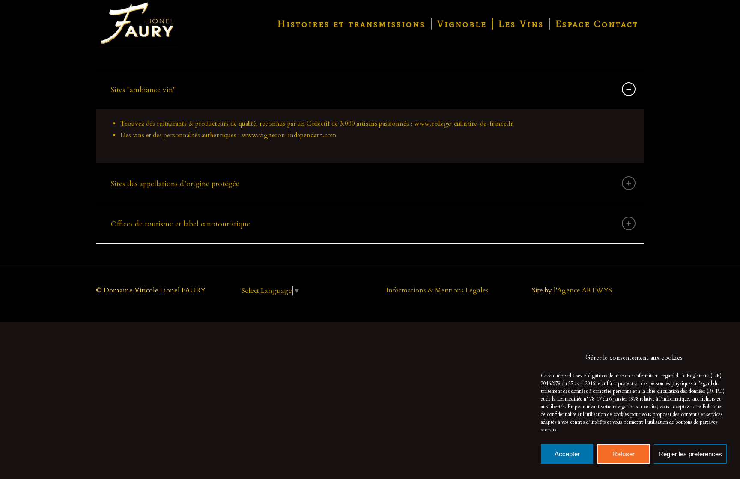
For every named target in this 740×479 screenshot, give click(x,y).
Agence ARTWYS (584, 290)
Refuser (623, 454)
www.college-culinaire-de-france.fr (463, 123)
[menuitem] (351, 24)
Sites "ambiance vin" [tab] (143, 90)
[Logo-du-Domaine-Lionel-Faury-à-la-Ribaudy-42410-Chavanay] (137, 24)
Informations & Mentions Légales (437, 290)
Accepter (567, 454)
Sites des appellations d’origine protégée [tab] (175, 184)
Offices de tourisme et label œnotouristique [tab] (180, 224)
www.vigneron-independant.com (289, 135)
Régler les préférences (690, 454)
